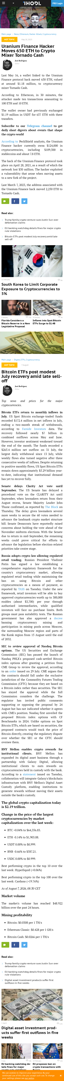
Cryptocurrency (49, 34)
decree (58, 618)
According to (9, 141)
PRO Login (58, 3)
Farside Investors (34, 429)
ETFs (23, 359)
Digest (17, 359)
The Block (51, 507)
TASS (21, 589)
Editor (17, 63)
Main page (6, 34)
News (16, 34)
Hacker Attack (35, 34)
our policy (29, 1078)
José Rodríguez (21, 61)
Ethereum (24, 34)
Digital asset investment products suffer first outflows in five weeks (29, 981)
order (12, 671)
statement (29, 774)
